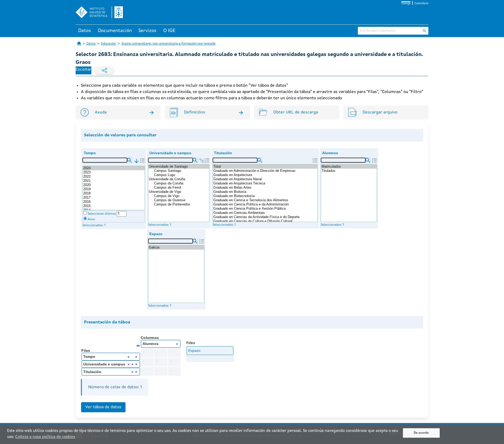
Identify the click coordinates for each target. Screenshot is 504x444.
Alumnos (330, 153)
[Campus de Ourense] (181, 200)
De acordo (421, 433)
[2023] (114, 172)
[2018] (114, 193)
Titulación (223, 153)
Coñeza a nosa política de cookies (45, 437)
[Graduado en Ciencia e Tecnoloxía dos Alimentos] (265, 200)
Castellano (421, 3)
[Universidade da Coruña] (178, 179)
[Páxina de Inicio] (79, 43)
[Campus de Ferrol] (181, 187)
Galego (406, 3)
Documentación (115, 30)
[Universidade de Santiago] (178, 166)
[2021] (114, 181)
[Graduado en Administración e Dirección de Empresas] (265, 171)
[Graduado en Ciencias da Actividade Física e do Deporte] (265, 217)
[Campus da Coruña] (181, 183)
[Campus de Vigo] (181, 196)
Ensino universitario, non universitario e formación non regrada (169, 43)
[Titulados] (349, 171)
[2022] (114, 176)
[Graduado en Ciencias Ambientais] (265, 213)
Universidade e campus (170, 153)
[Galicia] (176, 247)
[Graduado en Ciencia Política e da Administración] (265, 204)
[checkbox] (85, 213)
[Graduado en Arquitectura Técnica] (265, 183)
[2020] (114, 185)
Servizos (147, 30)
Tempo (90, 153)
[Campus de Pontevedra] (181, 204)
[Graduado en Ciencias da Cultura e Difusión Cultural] (265, 221)
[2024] (114, 168)
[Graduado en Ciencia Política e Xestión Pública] (265, 208)
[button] (129, 160)
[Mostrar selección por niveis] (201, 160)
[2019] (114, 189)
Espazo (155, 234)
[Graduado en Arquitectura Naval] (265, 179)
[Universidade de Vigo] (178, 192)
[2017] (114, 197)
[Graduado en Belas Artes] (265, 187)
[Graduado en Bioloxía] (265, 192)
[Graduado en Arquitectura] (265, 175)
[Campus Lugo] (181, 175)
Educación (108, 43)
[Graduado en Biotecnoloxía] (265, 196)
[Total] (265, 166)
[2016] (114, 202)
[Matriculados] (349, 166)
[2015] (114, 206)
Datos (84, 30)
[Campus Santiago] (181, 171)
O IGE (169, 30)
